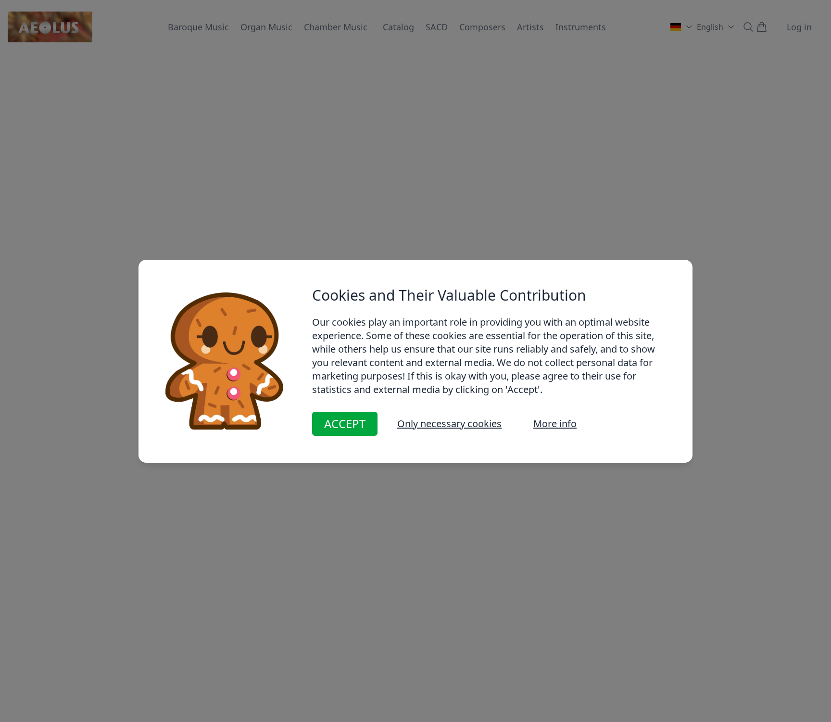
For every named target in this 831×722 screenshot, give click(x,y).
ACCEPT (344, 423)
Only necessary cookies (449, 423)
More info (555, 423)
